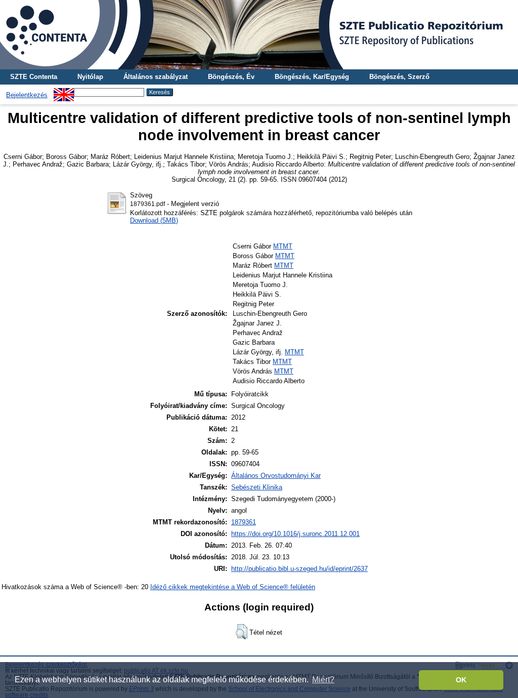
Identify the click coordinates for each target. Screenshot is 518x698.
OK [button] (461, 680)
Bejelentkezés (27, 95)
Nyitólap (90, 76)
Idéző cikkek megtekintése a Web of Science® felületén (232, 587)
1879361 (243, 522)
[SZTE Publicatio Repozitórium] (259, 34)
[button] (241, 631)
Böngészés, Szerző (399, 76)
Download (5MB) (154, 220)
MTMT (282, 246)
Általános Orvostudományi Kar (276, 475)
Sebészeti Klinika (256, 487)
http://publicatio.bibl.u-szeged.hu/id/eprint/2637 (299, 568)
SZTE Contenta (33, 76)
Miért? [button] (323, 679)
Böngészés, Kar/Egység (312, 76)
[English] (64, 92)
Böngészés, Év (231, 76)
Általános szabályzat (155, 76)
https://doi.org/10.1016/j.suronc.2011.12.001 (295, 534)
